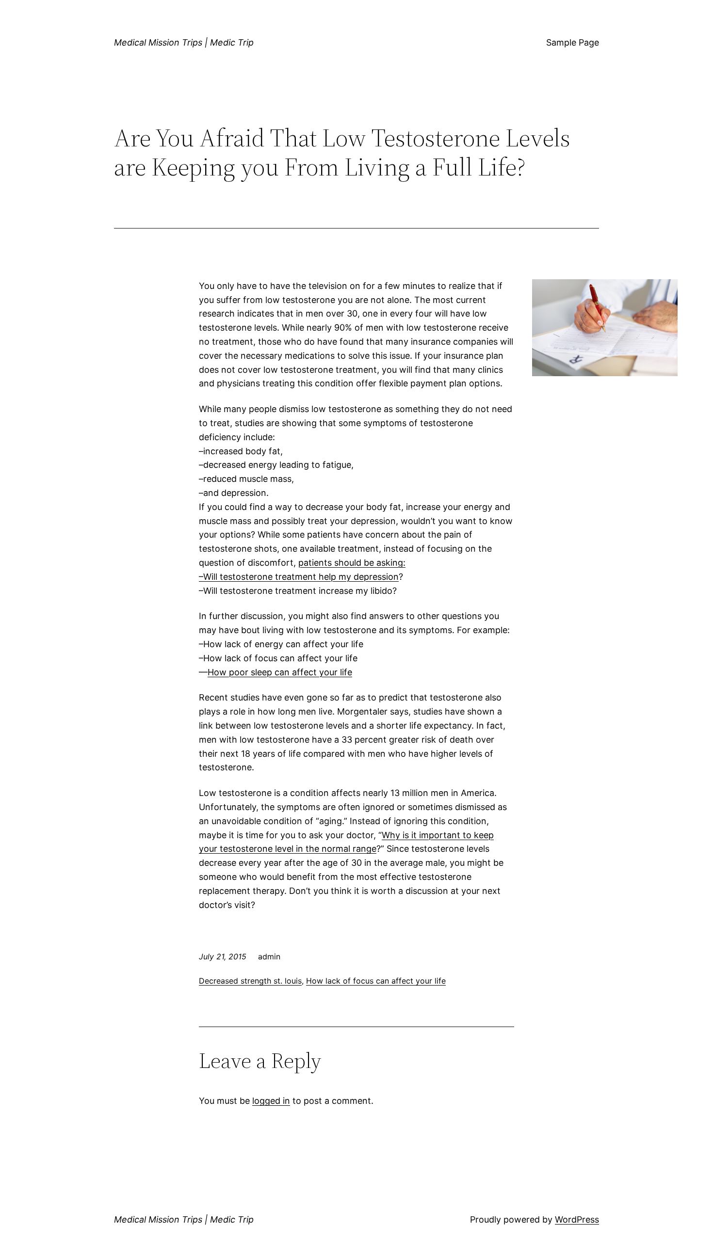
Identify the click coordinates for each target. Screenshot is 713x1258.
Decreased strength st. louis (250, 981)
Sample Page (572, 42)
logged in (271, 1101)
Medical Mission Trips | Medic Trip (184, 42)
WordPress (577, 1219)
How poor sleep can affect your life (280, 672)
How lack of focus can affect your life (376, 981)
